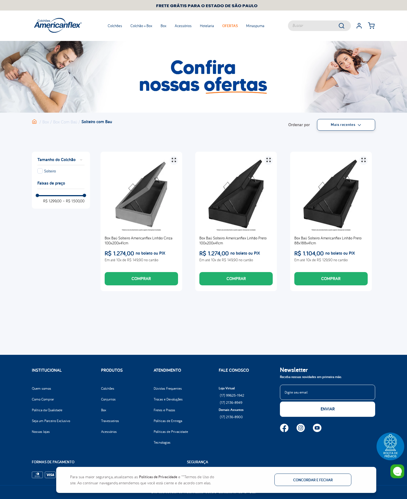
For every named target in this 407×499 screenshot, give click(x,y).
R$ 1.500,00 (73, 201)
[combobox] (319, 25)
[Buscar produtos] (345, 25)
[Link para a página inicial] (37, 121)
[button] (390, 446)
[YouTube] (317, 428)
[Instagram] (301, 428)
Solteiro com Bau (96, 122)
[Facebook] (284, 428)
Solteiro (50, 171)
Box (45, 122)
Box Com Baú (65, 122)
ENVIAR (328, 409)
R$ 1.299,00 (52, 201)
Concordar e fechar (313, 479)
